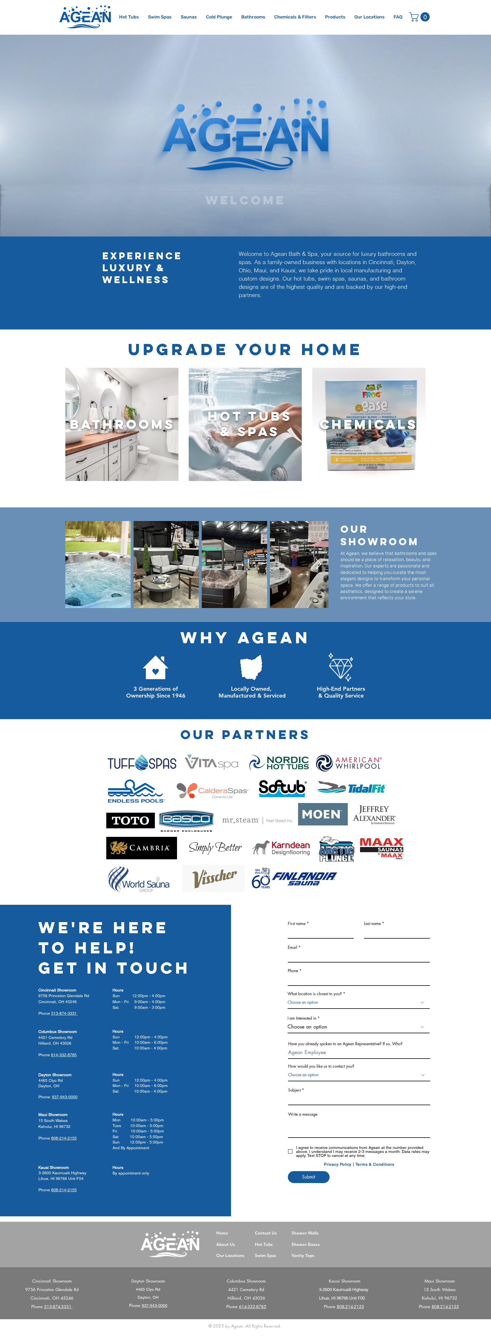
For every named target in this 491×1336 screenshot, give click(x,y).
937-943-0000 (154, 1305)
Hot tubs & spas (250, 423)
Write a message (302, 1114)
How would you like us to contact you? (321, 1066)
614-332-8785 (252, 1306)
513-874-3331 (58, 1306)
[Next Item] (318, 564)
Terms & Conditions (374, 1164)
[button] (335, 17)
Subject (294, 1090)
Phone (293, 971)
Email (292, 947)
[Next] (459, 135)
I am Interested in (302, 1018)
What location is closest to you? (315, 994)
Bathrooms (122, 424)
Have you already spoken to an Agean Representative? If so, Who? (345, 1044)
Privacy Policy (337, 1164)
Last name (372, 924)
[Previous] (32, 135)
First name (296, 924)
